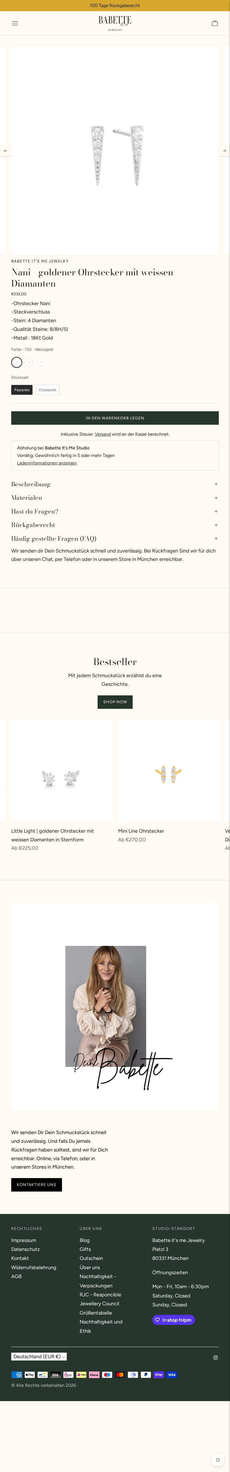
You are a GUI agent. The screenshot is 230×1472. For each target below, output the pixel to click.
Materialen (26, 497)
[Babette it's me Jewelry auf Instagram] (215, 1358)
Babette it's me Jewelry (39, 261)
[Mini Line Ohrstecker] (168, 770)
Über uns (90, 1267)
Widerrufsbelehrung (33, 1267)
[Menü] (15, 23)
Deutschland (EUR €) (37, 1356)
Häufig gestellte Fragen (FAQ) (53, 538)
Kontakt (20, 1258)
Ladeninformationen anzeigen (47, 463)
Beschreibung (30, 484)
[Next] (224, 150)
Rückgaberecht (33, 525)
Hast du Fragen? (34, 511)
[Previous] (5, 150)
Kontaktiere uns (36, 1185)
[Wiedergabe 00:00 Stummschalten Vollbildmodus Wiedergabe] (115, 150)
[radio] (16, 362)
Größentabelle (96, 1313)
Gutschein (91, 1258)
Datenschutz (25, 1249)
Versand (103, 434)
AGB (16, 1276)
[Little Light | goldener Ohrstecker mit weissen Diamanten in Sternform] (61, 770)
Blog (85, 1240)
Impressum (23, 1240)
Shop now (115, 702)
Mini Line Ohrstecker (141, 831)
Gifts (85, 1249)
